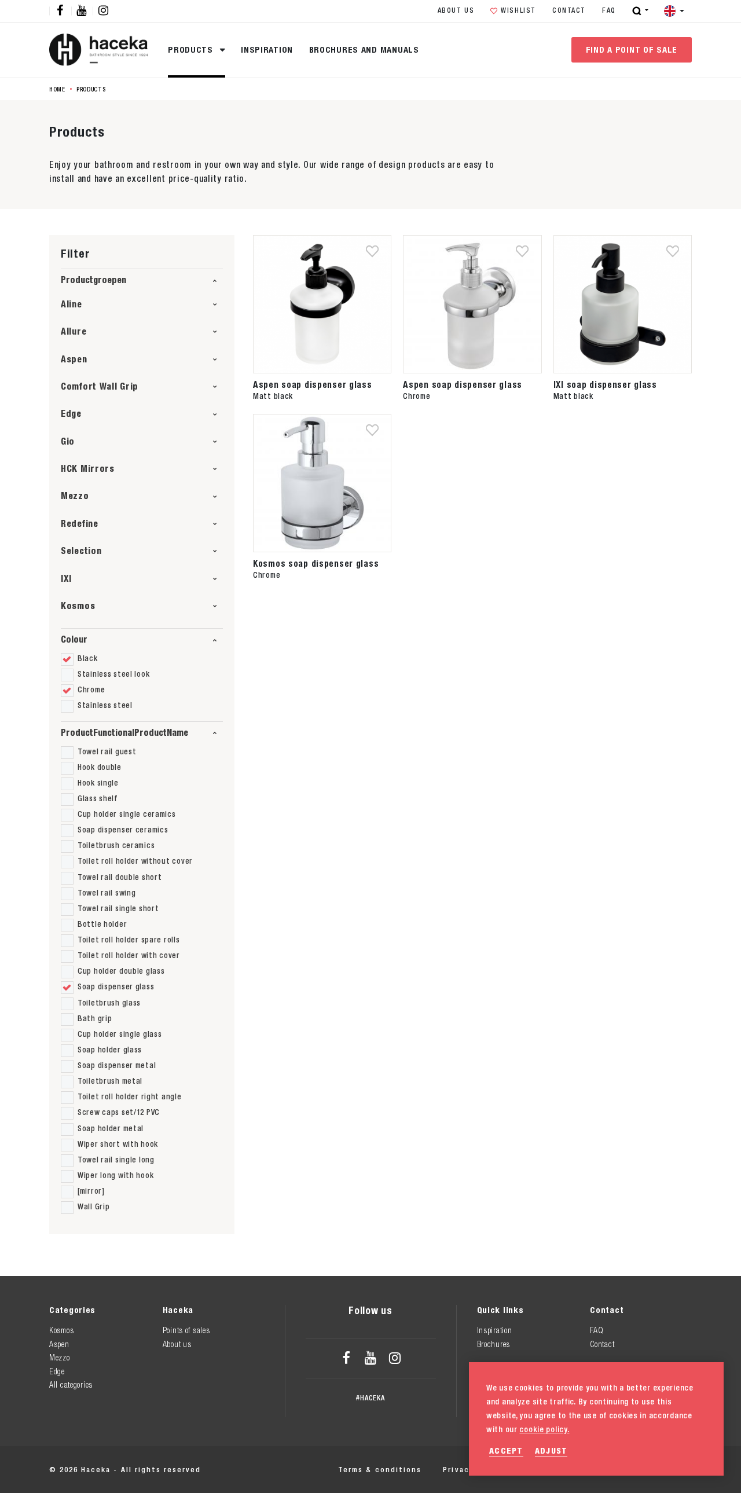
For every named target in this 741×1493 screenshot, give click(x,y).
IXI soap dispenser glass (605, 384)
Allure (73, 331)
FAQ (609, 10)
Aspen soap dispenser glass (312, 384)
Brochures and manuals (364, 49)
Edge (71, 413)
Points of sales (186, 1330)
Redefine (79, 523)
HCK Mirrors (88, 468)
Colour (74, 639)
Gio (68, 441)
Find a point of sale (631, 49)
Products (191, 49)
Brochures (493, 1344)
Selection (81, 550)
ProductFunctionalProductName (124, 732)
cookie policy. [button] (544, 1429)
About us (456, 10)
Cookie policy (572, 1469)
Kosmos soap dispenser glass (316, 563)
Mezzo (75, 495)
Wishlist (518, 10)
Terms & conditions (379, 1469)
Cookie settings (657, 1469)
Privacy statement (482, 1469)
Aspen (74, 359)
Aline (71, 304)
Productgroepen (93, 279)
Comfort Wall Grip (99, 386)
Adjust (551, 1450)
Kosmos (78, 605)
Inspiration (267, 49)
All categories (71, 1384)
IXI (66, 578)
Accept (506, 1450)
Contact (569, 10)
